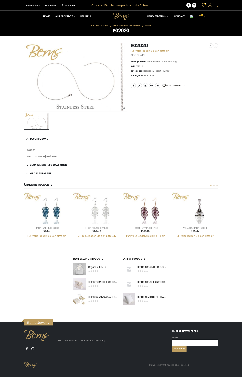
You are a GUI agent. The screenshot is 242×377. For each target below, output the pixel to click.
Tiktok (38, 348)
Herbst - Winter (162, 70)
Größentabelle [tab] (41, 173)
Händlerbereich (156, 16)
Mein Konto (50, 5)
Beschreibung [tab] (39, 138)
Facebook (133, 85)
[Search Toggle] (216, 5)
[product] (47, 208)
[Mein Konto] (210, 5)
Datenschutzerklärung (93, 340)
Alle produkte (64, 16)
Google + (151, 85)
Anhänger (187, 228)
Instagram (32, 348)
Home (46, 16)
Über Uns (85, 16)
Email (175, 337)
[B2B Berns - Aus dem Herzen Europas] (121, 16)
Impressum (71, 340)
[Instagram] (194, 5)
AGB (59, 340)
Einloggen (70, 5)
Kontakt (179, 16)
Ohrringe (54, 228)
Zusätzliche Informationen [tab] (48, 165)
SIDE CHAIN (149, 75)
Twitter (139, 85)
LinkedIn (145, 85)
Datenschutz (33, 5)
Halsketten (148, 70)
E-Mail (157, 85)
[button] (211, 185)
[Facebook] (188, 5)
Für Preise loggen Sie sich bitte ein (150, 51)
